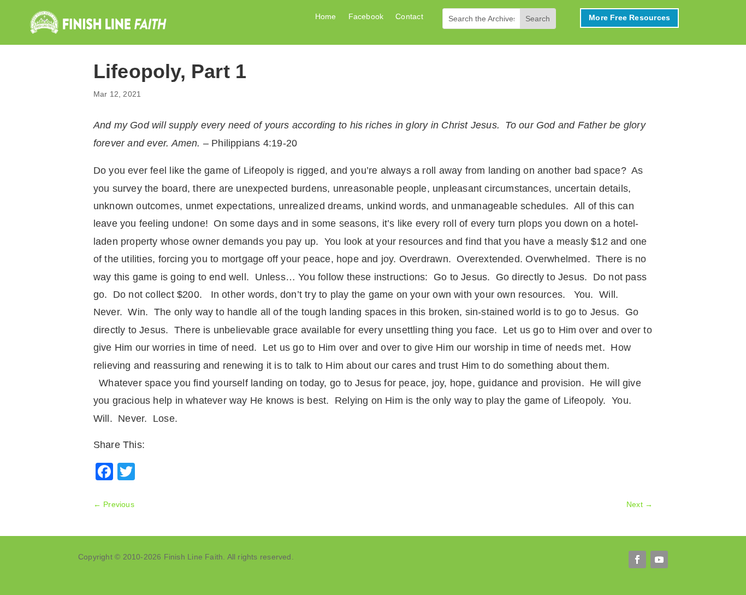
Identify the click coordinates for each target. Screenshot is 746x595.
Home (325, 17)
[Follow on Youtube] (659, 559)
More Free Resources (629, 17)
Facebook (366, 17)
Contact (409, 17)
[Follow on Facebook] (637, 559)
